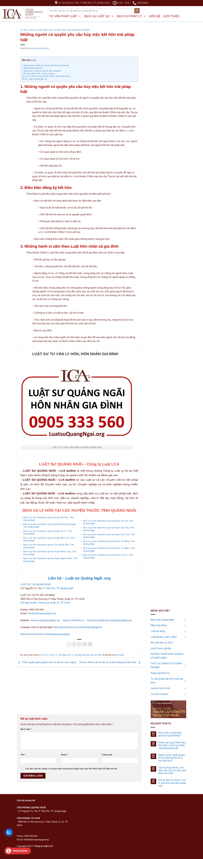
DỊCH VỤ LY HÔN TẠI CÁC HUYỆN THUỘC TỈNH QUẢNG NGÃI (46, 76)
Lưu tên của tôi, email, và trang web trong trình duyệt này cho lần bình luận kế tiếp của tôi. (71, 768)
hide (33, 60)
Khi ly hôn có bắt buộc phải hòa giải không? (170, 734)
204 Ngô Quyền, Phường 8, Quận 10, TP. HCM (45, 602)
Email (64, 754)
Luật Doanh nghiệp (161, 648)
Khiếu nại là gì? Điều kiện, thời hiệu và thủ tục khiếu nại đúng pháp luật (172, 745)
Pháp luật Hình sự (160, 673)
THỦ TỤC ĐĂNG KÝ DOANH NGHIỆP (166, 665)
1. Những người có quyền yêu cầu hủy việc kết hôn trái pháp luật (45, 65)
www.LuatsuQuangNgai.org (45, 620)
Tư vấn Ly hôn (27, 30)
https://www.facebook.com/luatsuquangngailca (77, 627)
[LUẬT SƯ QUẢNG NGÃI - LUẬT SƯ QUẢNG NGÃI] (22, 13)
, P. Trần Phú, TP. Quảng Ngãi (57, 588)
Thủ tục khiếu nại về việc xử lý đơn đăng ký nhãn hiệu (108, 662)
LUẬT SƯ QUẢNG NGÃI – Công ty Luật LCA (38, 73)
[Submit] (136, 10)
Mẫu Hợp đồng (159, 625)
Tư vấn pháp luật (63, 16)
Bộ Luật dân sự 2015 (162, 642)
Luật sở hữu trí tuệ (160, 688)
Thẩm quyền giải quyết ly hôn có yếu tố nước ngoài (49, 662)
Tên (23, 754)
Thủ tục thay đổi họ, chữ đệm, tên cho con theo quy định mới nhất (172, 770)
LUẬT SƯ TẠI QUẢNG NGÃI (35, 584)
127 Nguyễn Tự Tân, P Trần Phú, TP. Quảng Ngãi (42, 811)
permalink (119, 655)
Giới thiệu (171, 16)
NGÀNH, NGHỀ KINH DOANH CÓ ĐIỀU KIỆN (167, 656)
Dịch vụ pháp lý (129, 16)
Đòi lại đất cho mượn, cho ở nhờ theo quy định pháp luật (172, 783)
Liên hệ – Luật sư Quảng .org (79, 578)
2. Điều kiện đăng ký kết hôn (32, 68)
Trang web (107, 754)
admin (46, 48)
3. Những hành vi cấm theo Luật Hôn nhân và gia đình (41, 71)
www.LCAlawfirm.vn (73, 620)
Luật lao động (158, 631)
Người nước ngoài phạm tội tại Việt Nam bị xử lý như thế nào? (171, 758)
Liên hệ (154, 16)
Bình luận (26, 729)
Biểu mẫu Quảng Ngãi (162, 619)
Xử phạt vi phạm (159, 694)
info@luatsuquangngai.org (42, 613)
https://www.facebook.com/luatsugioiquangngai (45, 634)
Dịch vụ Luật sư (97, 16)
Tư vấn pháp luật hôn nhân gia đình (72, 30)
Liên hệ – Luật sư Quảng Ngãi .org (34, 79)
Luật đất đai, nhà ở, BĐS (164, 637)
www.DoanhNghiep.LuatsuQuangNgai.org (109, 620)
